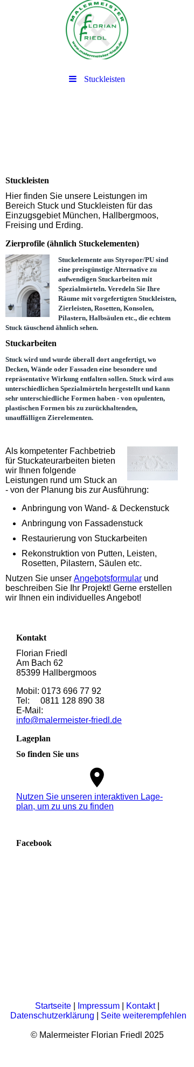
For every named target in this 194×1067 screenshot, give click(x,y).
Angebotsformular (108, 578)
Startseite (53, 1005)
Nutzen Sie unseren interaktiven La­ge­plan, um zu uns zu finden (89, 801)
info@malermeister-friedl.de (69, 720)
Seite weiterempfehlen (143, 1015)
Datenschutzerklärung (52, 1015)
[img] (97, 29)
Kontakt (140, 1005)
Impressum (99, 1005)
